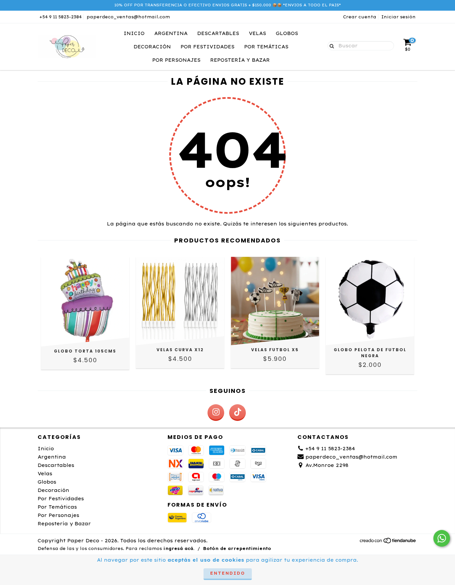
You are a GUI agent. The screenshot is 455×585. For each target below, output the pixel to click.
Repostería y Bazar (240, 60)
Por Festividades (207, 47)
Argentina (171, 33)
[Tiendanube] (388, 542)
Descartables (218, 33)
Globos (287, 33)
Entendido (227, 573)
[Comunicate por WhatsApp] (441, 538)
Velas (257, 33)
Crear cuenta (359, 16)
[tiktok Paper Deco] (237, 412)
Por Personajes (176, 60)
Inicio (134, 33)
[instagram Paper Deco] (216, 412)
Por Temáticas (266, 47)
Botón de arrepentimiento (237, 548)
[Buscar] (330, 45)
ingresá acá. (179, 548)
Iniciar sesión (398, 16)
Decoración (152, 47)
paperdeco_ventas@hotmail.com (128, 16)
